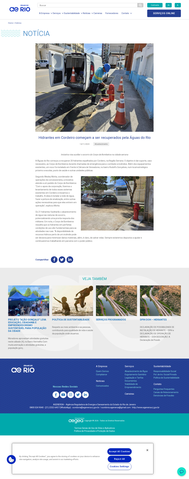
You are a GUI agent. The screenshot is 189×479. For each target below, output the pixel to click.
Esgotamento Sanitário (135, 374)
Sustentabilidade (162, 366)
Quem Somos (102, 371)
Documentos (131, 381)
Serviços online (164, 13)
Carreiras (98, 13)
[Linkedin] (70, 259)
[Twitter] (62, 259)
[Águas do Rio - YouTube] (63, 394)
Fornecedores (111, 13)
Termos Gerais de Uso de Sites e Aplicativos (94, 428)
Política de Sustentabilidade (166, 378)
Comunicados (102, 386)
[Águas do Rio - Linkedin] (85, 394)
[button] (11, 459)
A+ (169, 5)
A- (178, 5)
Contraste (155, 5)
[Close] (147, 450)
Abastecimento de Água (136, 371)
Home (10, 23)
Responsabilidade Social (165, 371)
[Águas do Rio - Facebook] (56, 394)
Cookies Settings (119, 466)
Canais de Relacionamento (166, 392)
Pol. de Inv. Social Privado (165, 374)
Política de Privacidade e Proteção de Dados (94, 431)
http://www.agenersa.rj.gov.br (145, 407)
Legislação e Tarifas (134, 378)
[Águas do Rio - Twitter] (78, 394)
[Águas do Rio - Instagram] (70, 394)
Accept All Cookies (119, 451)
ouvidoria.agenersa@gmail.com (116, 407)
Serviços (129, 366)
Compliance (101, 374)
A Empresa (101, 366)
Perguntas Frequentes (164, 389)
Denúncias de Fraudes (164, 395)
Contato (158, 384)
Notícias (18, 23)
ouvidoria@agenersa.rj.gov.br (85, 407)
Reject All (119, 459)
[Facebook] (54, 259)
